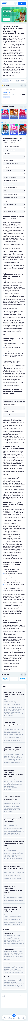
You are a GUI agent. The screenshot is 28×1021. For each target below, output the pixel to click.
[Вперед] (25, 85)
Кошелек (6, 19)
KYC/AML (3, 1005)
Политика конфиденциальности (8, 1002)
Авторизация (22, 3)
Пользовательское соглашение (8, 1000)
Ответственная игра (6, 998)
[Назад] (21, 85)
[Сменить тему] (15, 3)
